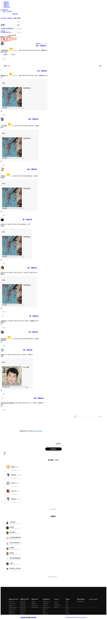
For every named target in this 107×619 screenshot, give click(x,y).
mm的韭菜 (3, 320)
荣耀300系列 (23, 607)
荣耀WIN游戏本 (35, 607)
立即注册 (9, 11)
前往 (46, 43)
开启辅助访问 (4, 9)
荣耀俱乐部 (7, 7)
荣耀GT (44, 610)
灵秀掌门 (3, 176)
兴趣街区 (9, 18)
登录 (4, 11)
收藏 (5, 54)
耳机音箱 (67, 608)
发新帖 (100, 416)
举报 (4, 58)
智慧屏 (67, 607)
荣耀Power (45, 605)
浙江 (23, 108)
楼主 (37, 45)
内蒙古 (27, 387)
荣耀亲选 (6, 5)
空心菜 (2, 224)
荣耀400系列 (23, 605)
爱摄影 (15, 18)
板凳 (29, 119)
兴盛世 (2, 354)
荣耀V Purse (45, 612)
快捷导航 (15, 14)
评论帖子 (53, 449)
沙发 (38, 70)
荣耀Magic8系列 (12, 603)
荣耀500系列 (23, 603)
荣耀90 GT (22, 612)
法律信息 (48, 616)
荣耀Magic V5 (12, 605)
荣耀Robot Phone (46, 601)
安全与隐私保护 (57, 605)
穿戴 (67, 605)
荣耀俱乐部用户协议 (25, 616)
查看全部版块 (53, 509)
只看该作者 (43, 45)
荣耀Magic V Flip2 (13, 607)
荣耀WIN (33, 601)
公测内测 (56, 603)
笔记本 (67, 601)
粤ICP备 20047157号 (82, 617)
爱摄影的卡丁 (4, 75)
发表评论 (58, 443)
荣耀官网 (6, 2)
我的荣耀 (56, 607)
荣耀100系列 (23, 610)
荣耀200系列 (23, 608)
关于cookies (44, 616)
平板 (67, 603)
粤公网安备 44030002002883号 (72, 617)
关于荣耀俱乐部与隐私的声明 (35, 616)
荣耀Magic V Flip (12, 614)
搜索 (2, 36)
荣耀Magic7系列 (12, 608)
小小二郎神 (26, 367)
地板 (28, 169)
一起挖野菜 (4, 125)
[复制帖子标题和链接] (7, 28)
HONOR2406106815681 (7, 403)
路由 (67, 610)
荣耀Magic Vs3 (12, 612)
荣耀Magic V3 (12, 610)
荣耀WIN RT (34, 603)
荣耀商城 (6, 3)
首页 (18, 17)
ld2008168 (4, 338)
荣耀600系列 (23, 601)
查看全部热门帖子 (52, 576)
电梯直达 (38, 43)
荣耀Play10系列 (46, 607)
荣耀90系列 (22, 614)
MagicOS (56, 601)
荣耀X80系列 (45, 603)
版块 (5, 18)
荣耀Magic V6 (12, 601)
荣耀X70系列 (45, 614)
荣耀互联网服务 (80, 601)
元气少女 (3, 272)
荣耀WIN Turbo (35, 605)
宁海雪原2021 (4, 50)
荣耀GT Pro (45, 608)
